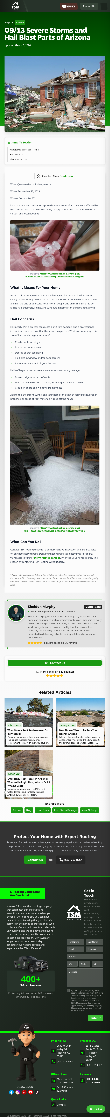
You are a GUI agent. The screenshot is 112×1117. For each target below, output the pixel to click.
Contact (61, 1104)
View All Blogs (89, 810)
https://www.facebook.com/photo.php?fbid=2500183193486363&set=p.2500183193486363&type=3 (55, 275)
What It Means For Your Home (24, 149)
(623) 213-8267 (65, 1061)
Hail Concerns (16, 154)
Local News (42, 810)
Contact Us (35, 860)
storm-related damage (47, 557)
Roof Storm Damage (65, 810)
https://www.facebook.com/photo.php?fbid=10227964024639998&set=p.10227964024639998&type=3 (54, 529)
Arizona (20, 22)
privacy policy (91, 1008)
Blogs (7, 22)
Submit (96, 1018)
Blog (28, 810)
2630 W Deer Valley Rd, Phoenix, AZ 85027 (64, 1051)
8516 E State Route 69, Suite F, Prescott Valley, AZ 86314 (94, 1052)
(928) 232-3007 (94, 1065)
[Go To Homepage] (15, 6)
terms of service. (78, 1010)
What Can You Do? (18, 159)
